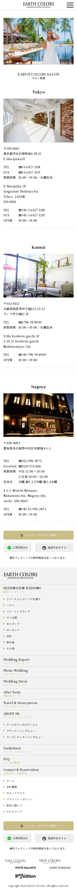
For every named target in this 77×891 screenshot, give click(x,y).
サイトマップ (14, 811)
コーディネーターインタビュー (24, 737)
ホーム (10, 780)
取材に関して (14, 805)
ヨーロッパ (13, 630)
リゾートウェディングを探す (23, 599)
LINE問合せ (20, 547)
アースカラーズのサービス (22, 724)
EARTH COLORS (35, 885)
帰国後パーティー (13, 695)
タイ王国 (11, 617)
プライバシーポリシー (19, 799)
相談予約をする (57, 547)
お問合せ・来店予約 (15, 773)
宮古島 (10, 642)
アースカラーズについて (17, 717)
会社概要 (11, 787)
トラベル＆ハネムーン (16, 706)
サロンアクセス (15, 793)
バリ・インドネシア (18, 611)
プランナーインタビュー (21, 731)
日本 (9, 636)
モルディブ (12, 623)
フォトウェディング (15, 674)
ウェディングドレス (15, 685)
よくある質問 (11, 762)
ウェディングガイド (15, 751)
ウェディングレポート (16, 663)
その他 (10, 648)
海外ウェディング (13, 592)
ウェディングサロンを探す (41, 535)
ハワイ (10, 605)
